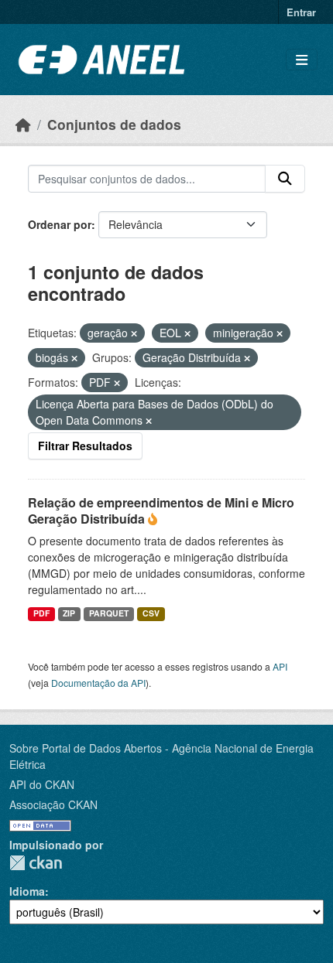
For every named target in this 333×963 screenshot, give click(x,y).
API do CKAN (41, 784)
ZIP (69, 613)
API (280, 666)
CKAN (35, 863)
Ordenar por (59, 224)
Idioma (27, 891)
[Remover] (134, 333)
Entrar (301, 12)
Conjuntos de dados (114, 124)
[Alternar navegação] (302, 60)
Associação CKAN (53, 804)
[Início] (23, 124)
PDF (41, 613)
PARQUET (109, 613)
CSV (151, 613)
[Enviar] (285, 179)
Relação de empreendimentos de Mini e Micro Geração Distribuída (161, 510)
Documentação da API (98, 682)
